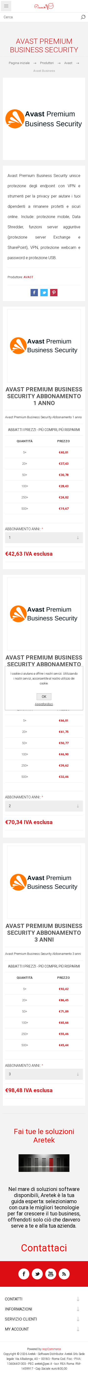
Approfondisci (44, 704)
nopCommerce (51, 1349)
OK (44, 697)
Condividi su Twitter (44, 292)
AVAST (28, 277)
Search (83, 17)
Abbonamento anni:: (23, 529)
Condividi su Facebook (34, 292)
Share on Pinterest (53, 292)
